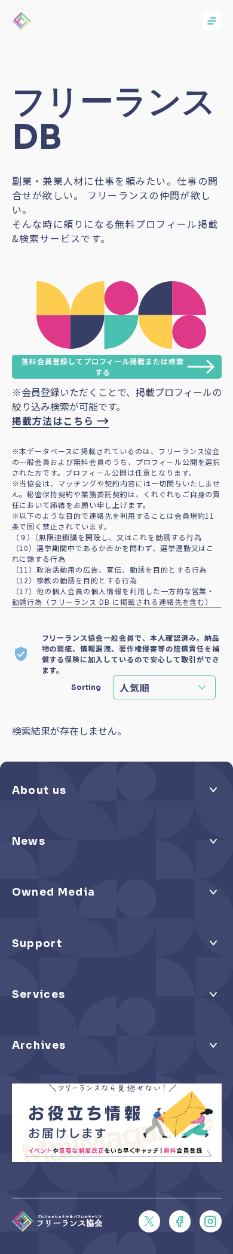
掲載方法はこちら (53, 420)
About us (39, 790)
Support (37, 943)
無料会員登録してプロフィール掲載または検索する (103, 366)
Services (39, 994)
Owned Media (54, 892)
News (28, 841)
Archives (39, 1045)
